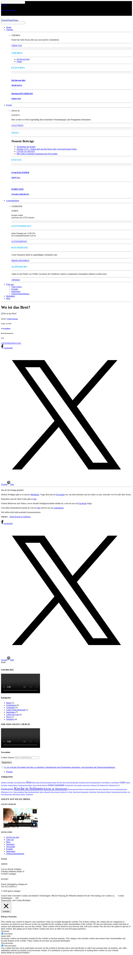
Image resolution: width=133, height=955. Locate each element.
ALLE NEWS (17, 125)
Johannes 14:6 (104, 785)
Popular (9, 772)
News (8, 717)
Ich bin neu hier (23, 59)
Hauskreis (10, 844)
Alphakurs (15, 280)
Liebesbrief (105, 789)
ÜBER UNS (16, 45)
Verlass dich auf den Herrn (119, 792)
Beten (8, 703)
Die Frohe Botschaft (72, 782)
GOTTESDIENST (19, 241)
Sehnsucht (47, 792)
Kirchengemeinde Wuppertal (93, 789)
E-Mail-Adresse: (8, 757)
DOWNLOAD (14, 343)
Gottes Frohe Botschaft (15, 710)
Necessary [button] (5, 931)
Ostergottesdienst (19, 792)
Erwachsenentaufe (95, 782)
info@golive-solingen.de (8, 10)
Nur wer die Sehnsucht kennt (118, 789)
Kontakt (14, 289)
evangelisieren (115, 782)
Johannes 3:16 (95, 785)
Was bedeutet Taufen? (18, 794)
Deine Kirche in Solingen (20, 517)
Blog (8, 298)
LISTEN (4, 343)
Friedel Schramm (12, 319)
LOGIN (4, 5)
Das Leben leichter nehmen (48, 782)
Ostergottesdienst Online (31, 792)
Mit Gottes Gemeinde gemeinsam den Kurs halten (37, 154)
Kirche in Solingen (28, 788)
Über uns (10, 284)
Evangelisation (105, 782)
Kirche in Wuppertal (55, 788)
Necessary (8, 934)
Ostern (41, 792)
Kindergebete (7, 789)
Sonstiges (10, 719)
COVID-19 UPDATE (26, 151)
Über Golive (16, 287)
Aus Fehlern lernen (20, 782)
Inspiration (10, 712)
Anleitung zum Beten (7, 782)
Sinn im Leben (55, 792)
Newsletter (60, 494)
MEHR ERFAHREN (20, 260)
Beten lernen (36, 782)
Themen (9, 30)
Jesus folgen (86, 785)
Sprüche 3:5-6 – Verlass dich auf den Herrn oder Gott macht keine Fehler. (47, 149)
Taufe (70, 792)
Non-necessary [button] (7, 943)
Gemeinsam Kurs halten (25, 785)
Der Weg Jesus (61, 782)
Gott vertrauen (78, 785)
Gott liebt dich (69, 785)
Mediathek (10, 296)
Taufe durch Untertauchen (81, 792)
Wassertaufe (29, 794)
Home (8, 27)
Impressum (15, 291)
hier (34, 499)
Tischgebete (92, 792)
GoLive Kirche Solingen (40, 785)
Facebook (82, 503)
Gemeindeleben (12, 201)
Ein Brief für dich (84, 782)
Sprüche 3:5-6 (64, 792)
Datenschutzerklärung (20, 294)
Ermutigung (11, 705)
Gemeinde (10, 707)
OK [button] (17, 898)
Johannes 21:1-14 (114, 785)
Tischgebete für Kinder (26, 147)
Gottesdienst (6, 328)
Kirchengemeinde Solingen (76, 789)
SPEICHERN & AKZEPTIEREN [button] (15, 953)
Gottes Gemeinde (56, 785)
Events (9, 105)
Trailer (19, 61)
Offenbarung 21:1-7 (7, 792)
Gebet (122, 782)
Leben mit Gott (12, 714)
